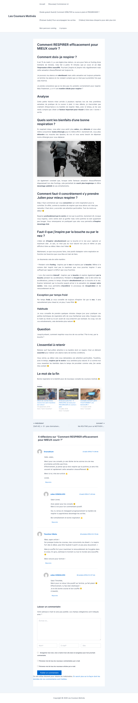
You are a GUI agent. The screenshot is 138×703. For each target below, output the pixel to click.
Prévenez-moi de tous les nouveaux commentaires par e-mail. (59, 661)
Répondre (48, 482)
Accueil (42, 4)
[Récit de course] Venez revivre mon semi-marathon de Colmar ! (46, 403)
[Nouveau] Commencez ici (58, 4)
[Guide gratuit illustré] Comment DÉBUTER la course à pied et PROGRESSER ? (69, 12)
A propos (63, 28)
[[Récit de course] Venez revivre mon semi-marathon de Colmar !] (47, 394)
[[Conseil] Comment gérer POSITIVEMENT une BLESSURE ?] (90, 394)
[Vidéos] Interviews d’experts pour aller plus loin (97, 20)
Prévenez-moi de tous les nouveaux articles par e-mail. (57, 666)
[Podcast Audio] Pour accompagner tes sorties (58, 20)
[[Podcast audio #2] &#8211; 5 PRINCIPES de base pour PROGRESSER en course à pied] (69, 394)
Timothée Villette (50, 534)
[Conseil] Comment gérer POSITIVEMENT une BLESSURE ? (89, 403)
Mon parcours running (48, 28)
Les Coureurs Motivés (22, 16)
